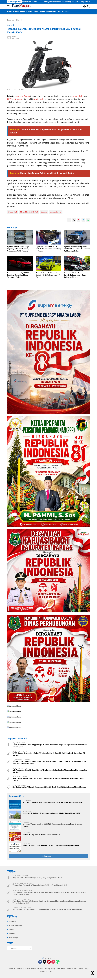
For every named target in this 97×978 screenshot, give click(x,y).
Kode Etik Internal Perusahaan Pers (30, 968)
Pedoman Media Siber (75, 968)
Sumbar (12, 934)
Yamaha (44, 212)
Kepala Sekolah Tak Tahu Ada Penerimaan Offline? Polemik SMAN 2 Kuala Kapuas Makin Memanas (49, 787)
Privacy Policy (50, 968)
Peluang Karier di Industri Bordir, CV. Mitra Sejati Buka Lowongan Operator (51, 845)
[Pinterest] (49, 962)
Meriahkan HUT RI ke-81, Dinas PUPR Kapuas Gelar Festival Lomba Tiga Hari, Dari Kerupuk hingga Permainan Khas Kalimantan (50, 763)
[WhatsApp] (58, 962)
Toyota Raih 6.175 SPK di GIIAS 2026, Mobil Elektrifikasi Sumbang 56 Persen (48, 249)
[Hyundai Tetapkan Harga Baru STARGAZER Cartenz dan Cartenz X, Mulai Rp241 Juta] (77, 237)
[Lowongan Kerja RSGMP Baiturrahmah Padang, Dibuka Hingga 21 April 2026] (15, 815)
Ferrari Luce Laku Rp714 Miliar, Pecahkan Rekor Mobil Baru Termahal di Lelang (19, 275)
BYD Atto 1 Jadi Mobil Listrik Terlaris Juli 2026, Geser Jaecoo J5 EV (48, 275)
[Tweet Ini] (74, 220)
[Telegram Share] (83, 220)
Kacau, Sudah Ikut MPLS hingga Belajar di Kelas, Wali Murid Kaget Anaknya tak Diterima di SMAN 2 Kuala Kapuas (50, 746)
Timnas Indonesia (15, 925)
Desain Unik (12, 212)
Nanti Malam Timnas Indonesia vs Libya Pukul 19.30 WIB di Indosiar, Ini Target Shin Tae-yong (47, 909)
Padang (11, 930)
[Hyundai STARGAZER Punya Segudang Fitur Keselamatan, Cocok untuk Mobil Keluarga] (20, 237)
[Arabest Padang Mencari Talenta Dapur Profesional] (15, 836)
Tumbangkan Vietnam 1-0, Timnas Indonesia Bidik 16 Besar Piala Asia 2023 (40, 885)
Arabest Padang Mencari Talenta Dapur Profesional (41, 835)
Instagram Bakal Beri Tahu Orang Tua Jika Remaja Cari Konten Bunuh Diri (41, 2)
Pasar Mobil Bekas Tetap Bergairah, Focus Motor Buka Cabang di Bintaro (75, 275)
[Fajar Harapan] (21, 6)
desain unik (38, 99)
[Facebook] (40, 962)
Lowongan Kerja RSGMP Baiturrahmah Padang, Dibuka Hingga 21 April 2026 (51, 813)
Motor (20, 99)
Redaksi (12, 968)
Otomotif (10, 25)
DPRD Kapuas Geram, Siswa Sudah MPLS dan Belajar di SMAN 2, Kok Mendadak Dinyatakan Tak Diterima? (49, 754)
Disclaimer (61, 968)
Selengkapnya (47, 856)
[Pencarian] (88, 6)
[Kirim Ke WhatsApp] (88, 220)
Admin (14, 37)
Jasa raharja (13, 938)
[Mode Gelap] (84, 6)
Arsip (86, 968)
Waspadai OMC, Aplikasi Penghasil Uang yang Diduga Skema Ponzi (37, 878)
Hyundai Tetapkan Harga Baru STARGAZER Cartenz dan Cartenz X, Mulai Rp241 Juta (77, 249)
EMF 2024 (11, 99)
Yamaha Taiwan (23, 96)
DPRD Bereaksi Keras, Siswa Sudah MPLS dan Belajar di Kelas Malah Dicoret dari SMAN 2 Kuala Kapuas (48, 779)
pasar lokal (77, 96)
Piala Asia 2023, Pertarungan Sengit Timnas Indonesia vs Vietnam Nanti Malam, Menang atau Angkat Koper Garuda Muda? (49, 894)
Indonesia (12, 921)
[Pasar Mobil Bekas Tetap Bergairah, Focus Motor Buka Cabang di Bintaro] (77, 263)
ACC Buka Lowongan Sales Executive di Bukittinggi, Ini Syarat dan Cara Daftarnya (53, 802)
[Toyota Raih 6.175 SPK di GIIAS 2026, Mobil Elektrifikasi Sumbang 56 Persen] (48, 237)
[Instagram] (53, 962)
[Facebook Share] (69, 220)
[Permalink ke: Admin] (9, 37)
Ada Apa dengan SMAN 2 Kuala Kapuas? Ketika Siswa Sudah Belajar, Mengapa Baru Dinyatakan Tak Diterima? (50, 771)
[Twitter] (44, 962)
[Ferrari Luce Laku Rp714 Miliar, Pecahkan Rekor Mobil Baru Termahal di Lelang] (20, 263)
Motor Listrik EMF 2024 (29, 212)
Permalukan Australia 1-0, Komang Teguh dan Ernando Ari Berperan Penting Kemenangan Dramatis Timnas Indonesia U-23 (49, 902)
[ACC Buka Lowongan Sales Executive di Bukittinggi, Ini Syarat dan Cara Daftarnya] (15, 804)
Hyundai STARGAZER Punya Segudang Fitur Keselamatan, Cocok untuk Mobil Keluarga (18, 249)
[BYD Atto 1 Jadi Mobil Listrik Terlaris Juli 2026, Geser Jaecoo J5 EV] (48, 263)
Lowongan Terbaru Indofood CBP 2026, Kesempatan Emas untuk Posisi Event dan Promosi (52, 825)
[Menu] (8, 6)
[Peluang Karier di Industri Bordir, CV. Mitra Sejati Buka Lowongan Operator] (15, 847)
